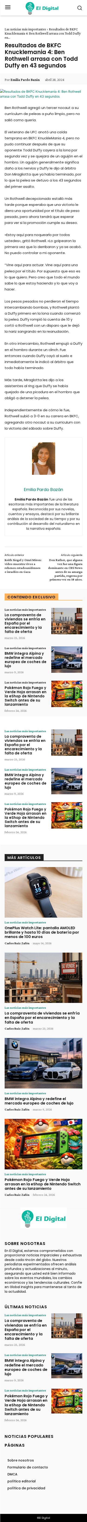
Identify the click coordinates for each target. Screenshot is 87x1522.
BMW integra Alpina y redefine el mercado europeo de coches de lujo (25, 659)
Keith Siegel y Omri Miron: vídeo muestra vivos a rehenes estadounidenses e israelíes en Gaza (23, 565)
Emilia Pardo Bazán (25, 80)
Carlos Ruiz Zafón (17, 943)
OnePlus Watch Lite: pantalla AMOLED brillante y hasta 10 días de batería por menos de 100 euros (42, 932)
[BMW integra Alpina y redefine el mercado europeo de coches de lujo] (66, 659)
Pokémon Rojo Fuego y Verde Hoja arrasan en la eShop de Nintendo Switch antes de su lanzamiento (25, 696)
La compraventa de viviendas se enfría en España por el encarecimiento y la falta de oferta (25, 623)
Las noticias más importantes (25, 29)
